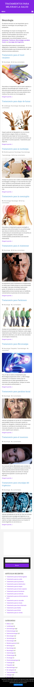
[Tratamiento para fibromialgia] (17, 363)
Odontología (10, 653)
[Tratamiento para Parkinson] (17, 317)
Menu (3, 11)
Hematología (10, 638)
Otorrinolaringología (12, 660)
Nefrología (9, 645)
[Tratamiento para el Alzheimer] (17, 267)
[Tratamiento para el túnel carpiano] (17, 74)
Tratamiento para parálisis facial (16, 391)
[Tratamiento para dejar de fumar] (17, 120)
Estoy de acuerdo (18, 684)
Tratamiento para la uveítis (14, 579)
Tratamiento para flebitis (13, 608)
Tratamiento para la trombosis (15, 591)
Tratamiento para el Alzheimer (15, 246)
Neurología (7, 62)
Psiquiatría (14, 348)
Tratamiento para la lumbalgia (15, 149)
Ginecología (10, 636)
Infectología (7, 201)
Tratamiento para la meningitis (15, 196)
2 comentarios (17, 304)
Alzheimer (5, 40)
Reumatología (25, 152)
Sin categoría (10, 670)
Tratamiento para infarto (13, 610)
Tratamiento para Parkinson (14, 300)
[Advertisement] (17, 543)
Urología (8, 675)
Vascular (8, 677)
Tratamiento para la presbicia (15, 581)
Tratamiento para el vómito (14, 612)
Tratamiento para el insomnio (15, 437)
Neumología (14, 106)
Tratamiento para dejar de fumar (16, 101)
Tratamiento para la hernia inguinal (16, 576)
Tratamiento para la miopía (14, 586)
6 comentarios (17, 396)
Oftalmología (10, 655)
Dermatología (10, 628)
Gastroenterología (11, 633)
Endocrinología (10, 631)
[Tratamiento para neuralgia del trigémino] (17, 502)
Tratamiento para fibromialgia (15, 344)
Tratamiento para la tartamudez (15, 584)
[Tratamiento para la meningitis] (17, 215)
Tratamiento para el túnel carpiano (16, 589)
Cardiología (7, 106)
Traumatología (6, 155)
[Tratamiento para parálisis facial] (17, 408)
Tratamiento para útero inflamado (16, 605)
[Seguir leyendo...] (7, 97)
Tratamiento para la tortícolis (14, 594)
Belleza (8, 623)
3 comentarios (17, 490)
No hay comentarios (19, 62)
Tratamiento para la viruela (14, 603)
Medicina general (9, 152)
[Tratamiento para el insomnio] (17, 454)
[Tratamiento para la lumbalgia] (17, 168)
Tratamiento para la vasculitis (15, 600)
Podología (9, 662)
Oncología (9, 658)
